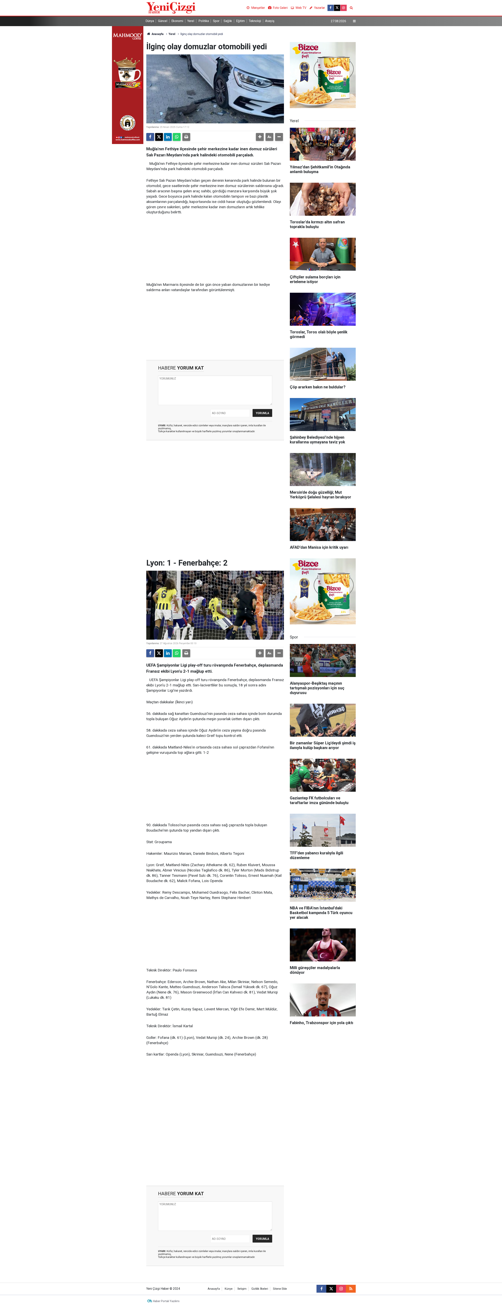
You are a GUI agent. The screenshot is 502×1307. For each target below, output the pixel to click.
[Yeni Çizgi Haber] (171, 7)
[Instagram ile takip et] (343, 8)
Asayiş (269, 21)
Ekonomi (177, 21)
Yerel (190, 21)
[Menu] (354, 21)
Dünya (150, 21)
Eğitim (240, 21)
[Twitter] (159, 137)
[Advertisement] (215, 248)
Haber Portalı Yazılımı (166, 1301)
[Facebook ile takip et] (330, 8)
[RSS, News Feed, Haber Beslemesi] (351, 1289)
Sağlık (228, 21)
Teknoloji (255, 21)
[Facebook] (150, 137)
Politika (203, 21)
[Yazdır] (186, 137)
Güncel (162, 21)
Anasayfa (157, 34)
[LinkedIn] (168, 137)
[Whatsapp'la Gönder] (177, 137)
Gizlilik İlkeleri (259, 1288)
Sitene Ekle (280, 1288)
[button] (260, 137)
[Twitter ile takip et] (337, 8)
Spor (216, 21)
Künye (229, 1288)
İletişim (241, 1288)
